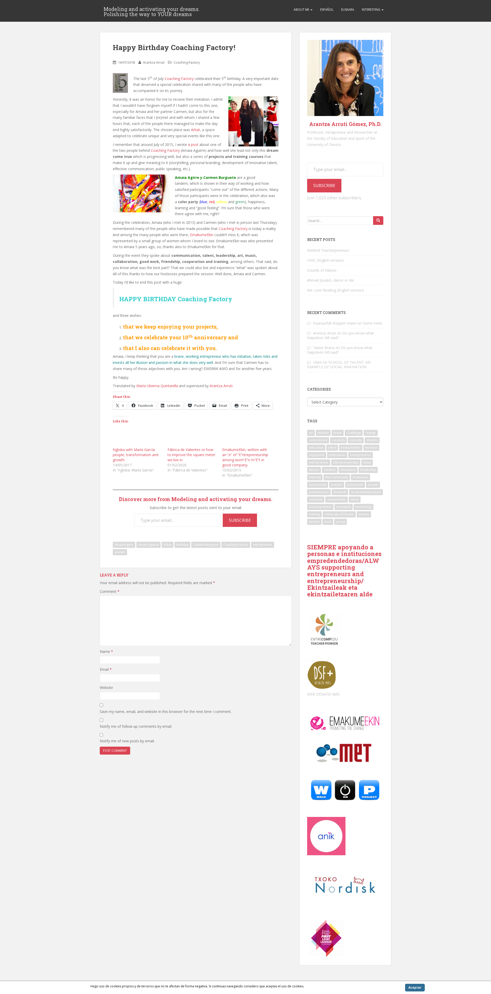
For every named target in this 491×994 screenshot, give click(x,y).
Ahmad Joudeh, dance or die (330, 280)
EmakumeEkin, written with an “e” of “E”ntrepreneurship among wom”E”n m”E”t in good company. (245, 457)
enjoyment (316, 455)
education (316, 447)
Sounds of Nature (322, 270)
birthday (182, 544)
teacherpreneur (320, 507)
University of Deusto (339, 514)
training (314, 514)
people (373, 484)
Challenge (354, 433)
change (370, 433)
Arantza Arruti (153, 62)
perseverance (319, 492)
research (339, 492)
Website (106, 687)
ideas (367, 462)
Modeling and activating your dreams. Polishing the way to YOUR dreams (151, 10)
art (311, 433)
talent (355, 499)
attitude (323, 433)
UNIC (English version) (325, 260)
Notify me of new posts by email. (127, 740)
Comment (109, 591)
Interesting (371, 9)
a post (193, 144)
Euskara (347, 9)
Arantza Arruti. (221, 385)
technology (363, 507)
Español (326, 9)
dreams (372, 440)
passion (336, 484)
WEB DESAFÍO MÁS (323, 694)
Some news (372, 323)
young (340, 521)
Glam (317, 362)
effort (332, 447)
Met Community (336, 477)
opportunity (317, 484)
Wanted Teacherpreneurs (328, 250)
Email (106, 669)
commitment (318, 440)
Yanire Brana (323, 347)
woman (364, 514)
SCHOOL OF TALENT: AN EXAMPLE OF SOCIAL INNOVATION (339, 364)
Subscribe (240, 520)
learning (315, 477)
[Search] (378, 220)
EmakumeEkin (201, 234)
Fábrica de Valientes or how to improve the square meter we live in (191, 454)
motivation (360, 477)
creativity (338, 440)
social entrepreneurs (366, 492)
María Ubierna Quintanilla (157, 385)
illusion (314, 470)
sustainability (336, 499)
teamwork (343, 507)
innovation (348, 470)
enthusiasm (337, 455)
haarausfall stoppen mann (334, 323)
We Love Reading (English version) (335, 290)
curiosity (356, 440)
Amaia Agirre (124, 544)
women (120, 552)
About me (302, 9)
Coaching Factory (187, 62)
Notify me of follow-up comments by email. (136, 726)
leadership (368, 470)
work (327, 521)
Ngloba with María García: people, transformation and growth (135, 454)
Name (106, 651)
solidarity (315, 499)
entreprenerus (360, 455)
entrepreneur (262, 544)
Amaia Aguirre (148, 544)
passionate (355, 484)
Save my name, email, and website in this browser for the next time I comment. (165, 711)
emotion (371, 447)
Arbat (195, 129)
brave (337, 433)
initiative (330, 470)
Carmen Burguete (206, 544)
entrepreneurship (346, 462)
